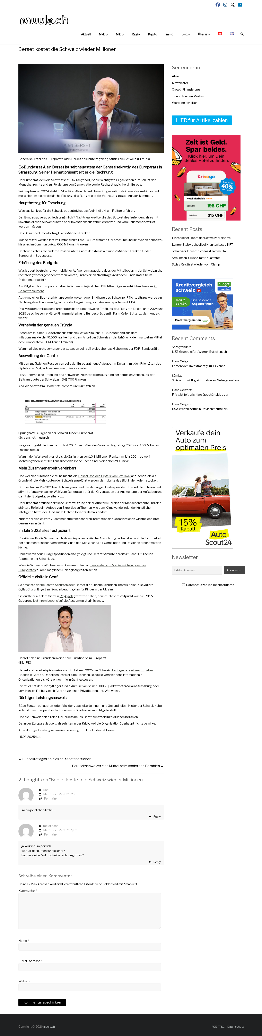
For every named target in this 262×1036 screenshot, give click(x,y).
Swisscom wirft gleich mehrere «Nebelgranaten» (205, 380)
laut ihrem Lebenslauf (48, 601)
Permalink (51, 798)
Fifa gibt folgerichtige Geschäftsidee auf (200, 394)
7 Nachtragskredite (87, 217)
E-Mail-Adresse (30, 961)
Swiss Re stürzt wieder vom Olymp (196, 264)
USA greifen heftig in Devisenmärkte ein (200, 409)
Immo (169, 34)
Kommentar (27, 891)
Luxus (186, 34)
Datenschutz (235, 1026)
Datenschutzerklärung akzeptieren (209, 585)
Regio (136, 34)
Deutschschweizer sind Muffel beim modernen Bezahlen (118, 766)
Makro (103, 34)
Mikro (120, 34)
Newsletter (180, 83)
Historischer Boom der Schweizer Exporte (201, 238)
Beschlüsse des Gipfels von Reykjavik (104, 476)
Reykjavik (66, 596)
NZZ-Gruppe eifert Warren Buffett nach (199, 352)
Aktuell (86, 34)
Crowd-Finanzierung (186, 89)
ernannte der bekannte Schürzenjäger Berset (54, 585)
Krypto (152, 34)
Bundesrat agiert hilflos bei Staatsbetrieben (54, 759)
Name (23, 941)
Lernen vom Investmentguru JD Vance (198, 366)
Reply (157, 816)
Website (24, 981)
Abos (176, 76)
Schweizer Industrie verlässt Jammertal (199, 251)
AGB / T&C (218, 1026)
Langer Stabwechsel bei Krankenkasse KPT (202, 244)
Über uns (204, 34)
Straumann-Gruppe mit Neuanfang (196, 258)
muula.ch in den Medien (188, 96)
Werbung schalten (185, 103)
